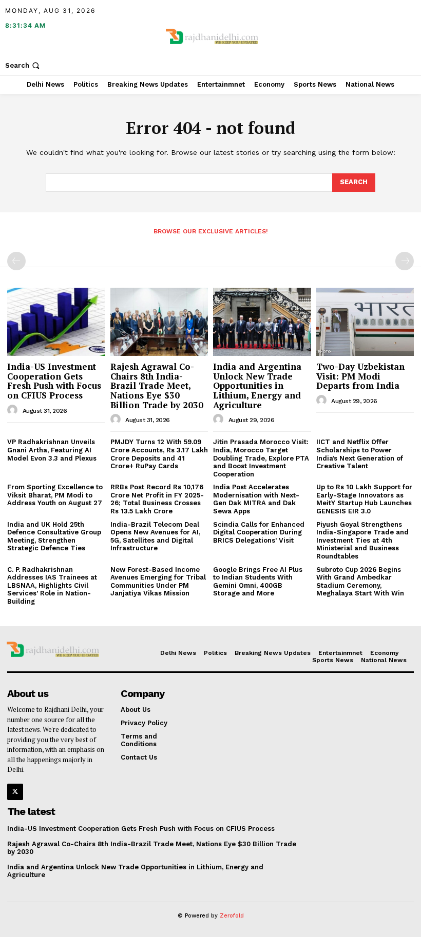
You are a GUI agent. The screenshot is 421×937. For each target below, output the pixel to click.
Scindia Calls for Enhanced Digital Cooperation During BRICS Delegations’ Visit (258, 532)
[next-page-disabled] (404, 261)
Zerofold (232, 915)
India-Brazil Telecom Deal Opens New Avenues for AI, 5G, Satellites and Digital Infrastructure (155, 536)
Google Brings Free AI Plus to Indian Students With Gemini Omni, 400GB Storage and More (257, 581)
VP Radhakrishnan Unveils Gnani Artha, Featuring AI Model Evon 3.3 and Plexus (52, 450)
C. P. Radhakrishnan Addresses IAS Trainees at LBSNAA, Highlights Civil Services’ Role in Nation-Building (52, 585)
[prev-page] (16, 261)
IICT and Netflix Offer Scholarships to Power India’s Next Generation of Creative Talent (359, 454)
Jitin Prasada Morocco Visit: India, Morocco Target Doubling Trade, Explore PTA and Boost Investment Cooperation (261, 457)
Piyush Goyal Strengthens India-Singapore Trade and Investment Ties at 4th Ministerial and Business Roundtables (362, 540)
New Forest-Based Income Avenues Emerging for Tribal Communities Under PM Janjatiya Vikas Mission (158, 581)
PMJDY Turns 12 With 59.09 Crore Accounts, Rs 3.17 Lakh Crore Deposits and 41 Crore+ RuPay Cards (159, 454)
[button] (23, 65)
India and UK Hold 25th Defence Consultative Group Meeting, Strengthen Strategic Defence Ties (54, 536)
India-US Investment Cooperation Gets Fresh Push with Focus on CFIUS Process (54, 381)
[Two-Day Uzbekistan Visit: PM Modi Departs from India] (365, 322)
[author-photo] (14, 410)
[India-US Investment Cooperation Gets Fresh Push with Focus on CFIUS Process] (56, 322)
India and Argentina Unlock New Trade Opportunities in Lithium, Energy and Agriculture (257, 386)
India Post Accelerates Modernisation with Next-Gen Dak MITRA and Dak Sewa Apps (256, 499)
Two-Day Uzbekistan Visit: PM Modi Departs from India (360, 376)
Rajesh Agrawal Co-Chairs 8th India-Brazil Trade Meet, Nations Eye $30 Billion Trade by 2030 (156, 386)
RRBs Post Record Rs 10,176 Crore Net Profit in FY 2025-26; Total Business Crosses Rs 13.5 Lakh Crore (157, 499)
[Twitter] (15, 792)
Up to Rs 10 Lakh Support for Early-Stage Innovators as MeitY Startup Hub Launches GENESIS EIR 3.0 (364, 499)
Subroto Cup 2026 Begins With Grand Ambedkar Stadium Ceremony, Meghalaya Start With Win (360, 581)
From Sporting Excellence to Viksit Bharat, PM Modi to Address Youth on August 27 (55, 495)
